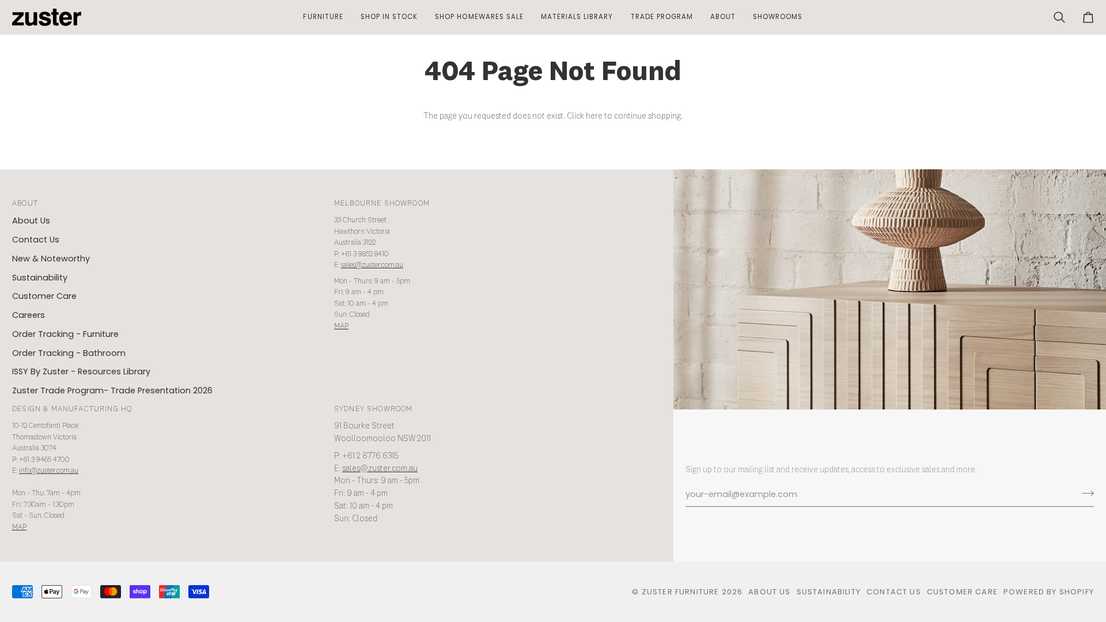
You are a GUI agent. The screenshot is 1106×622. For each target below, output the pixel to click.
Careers (28, 315)
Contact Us (35, 239)
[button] (322, 17)
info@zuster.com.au (48, 471)
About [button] (25, 203)
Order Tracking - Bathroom (69, 353)
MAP (341, 326)
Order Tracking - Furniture (65, 334)
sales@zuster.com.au (372, 265)
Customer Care (44, 296)
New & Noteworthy (51, 258)
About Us (31, 220)
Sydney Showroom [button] (373, 409)
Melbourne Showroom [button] (382, 203)
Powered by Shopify (1048, 591)
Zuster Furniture (680, 591)
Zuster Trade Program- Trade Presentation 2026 (112, 390)
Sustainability (39, 277)
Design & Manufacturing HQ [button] (72, 409)
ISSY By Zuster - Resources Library (81, 371)
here (594, 116)
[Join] (1084, 493)
